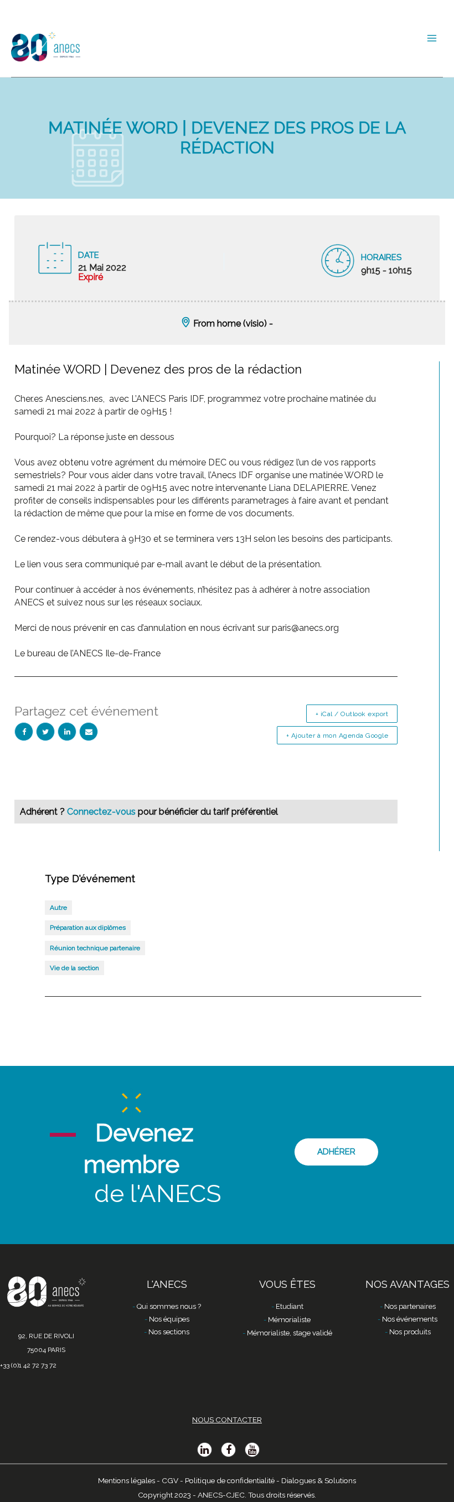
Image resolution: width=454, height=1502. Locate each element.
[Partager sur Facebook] (23, 731)
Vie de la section (74, 968)
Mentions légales (126, 1480)
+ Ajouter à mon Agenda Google (337, 735)
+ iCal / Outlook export (352, 714)
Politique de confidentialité (230, 1480)
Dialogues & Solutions (318, 1480)
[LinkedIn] (67, 731)
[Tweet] (45, 731)
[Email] (88, 731)
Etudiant (289, 1306)
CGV (170, 1480)
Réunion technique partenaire (95, 948)
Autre (58, 907)
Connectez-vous (102, 811)
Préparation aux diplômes (88, 927)
